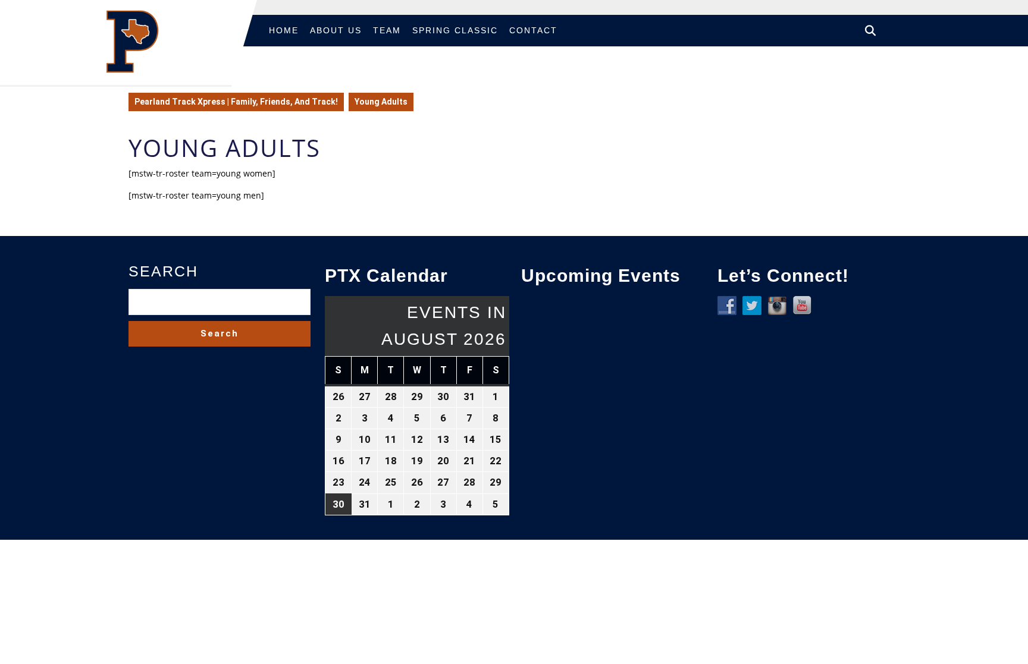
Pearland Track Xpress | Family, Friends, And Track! (236, 101)
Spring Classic (455, 30)
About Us (336, 30)
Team (387, 30)
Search (163, 271)
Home (284, 30)
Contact (533, 30)
